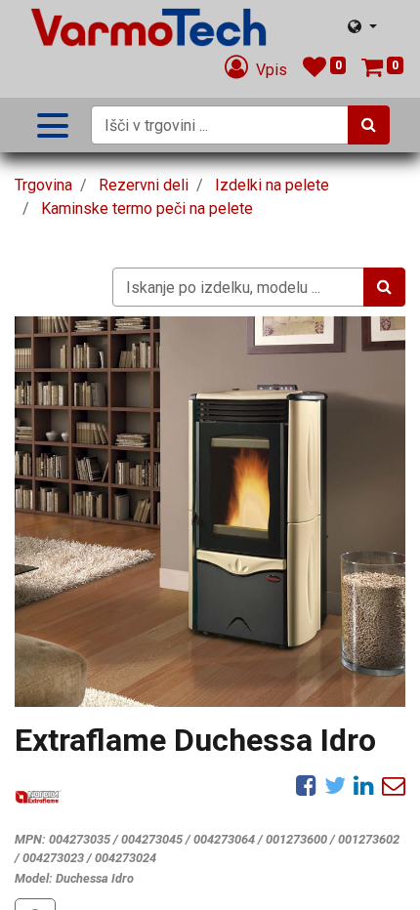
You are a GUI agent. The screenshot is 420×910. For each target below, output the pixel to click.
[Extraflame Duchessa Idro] (210, 511)
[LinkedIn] (364, 785)
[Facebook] (306, 785)
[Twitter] (335, 785)
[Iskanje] (369, 125)
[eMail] (393, 785)
